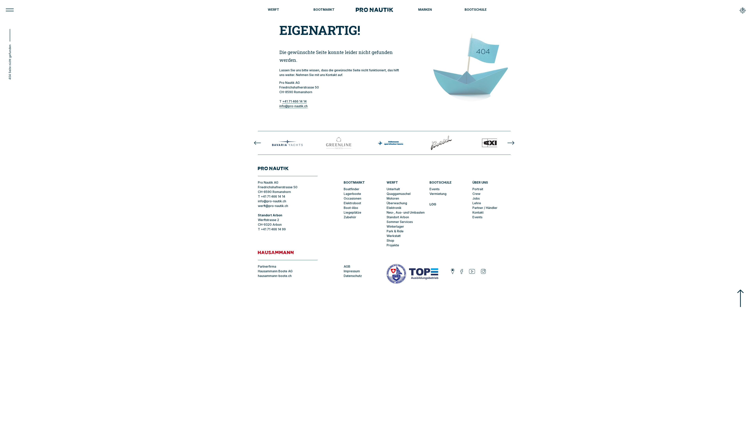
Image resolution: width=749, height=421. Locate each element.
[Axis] (493, 143)
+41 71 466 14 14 (294, 101)
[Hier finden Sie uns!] (452, 272)
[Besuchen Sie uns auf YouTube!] (472, 272)
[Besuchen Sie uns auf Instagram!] (483, 272)
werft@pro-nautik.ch (273, 206)
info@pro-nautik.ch (293, 106)
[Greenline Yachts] (339, 143)
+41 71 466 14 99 (273, 229)
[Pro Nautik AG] (374, 10)
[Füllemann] (390, 143)
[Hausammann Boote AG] (288, 255)
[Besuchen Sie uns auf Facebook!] (461, 272)
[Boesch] (441, 143)
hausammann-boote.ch (275, 276)
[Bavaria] (287, 143)
